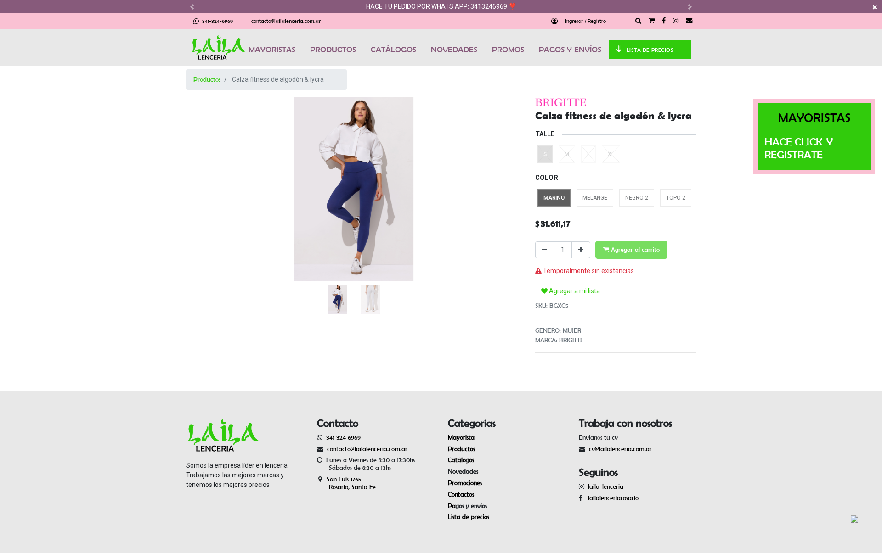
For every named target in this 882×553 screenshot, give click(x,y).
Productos (206, 79)
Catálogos (461, 460)
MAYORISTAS (272, 49)
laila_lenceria (605, 486)
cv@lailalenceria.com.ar (620, 448)
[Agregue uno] (580, 249)
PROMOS (508, 49)
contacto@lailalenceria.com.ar (286, 21)
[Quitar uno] (544, 249)
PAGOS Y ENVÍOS (570, 49)
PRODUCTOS (333, 49)
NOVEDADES (454, 49)
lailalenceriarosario (611, 498)
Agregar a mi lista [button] (574, 291)
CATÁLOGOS (393, 49)
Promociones (465, 482)
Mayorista (461, 437)
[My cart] (651, 21)
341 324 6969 (343, 437)
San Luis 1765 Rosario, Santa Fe (346, 483)
